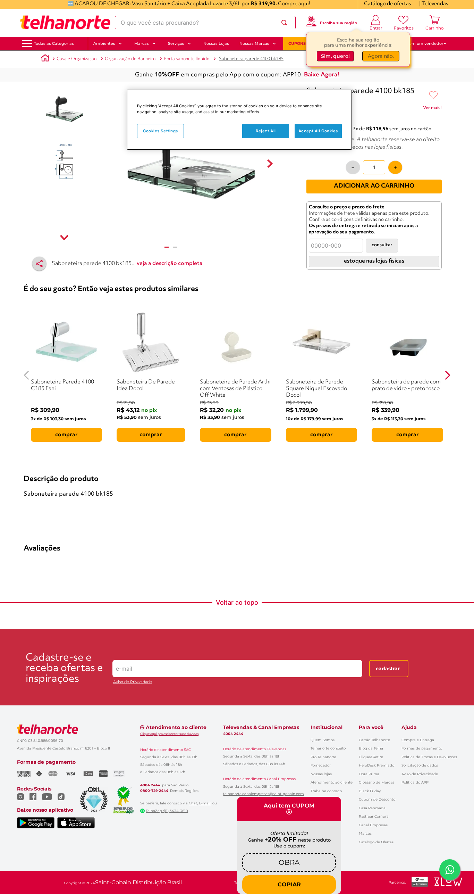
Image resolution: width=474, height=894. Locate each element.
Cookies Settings (160, 131)
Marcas (365, 833)
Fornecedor (321, 765)
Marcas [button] (141, 43)
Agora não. (381, 55)
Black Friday (370, 791)
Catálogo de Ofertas (376, 842)
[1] (166, 247)
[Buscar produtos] (285, 22)
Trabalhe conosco (326, 791)
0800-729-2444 (154, 791)
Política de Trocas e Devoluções (429, 757)
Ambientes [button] (104, 43)
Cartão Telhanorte (374, 740)
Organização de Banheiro (130, 59)
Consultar (382, 245)
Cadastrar (388, 668)
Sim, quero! (335, 55)
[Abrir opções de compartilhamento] (39, 264)
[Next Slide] (447, 375)
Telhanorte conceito (328, 748)
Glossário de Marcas (376, 782)
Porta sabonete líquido (186, 59)
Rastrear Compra (374, 816)
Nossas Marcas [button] (254, 43)
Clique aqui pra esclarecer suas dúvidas (169, 734)
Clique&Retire (371, 757)
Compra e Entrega (417, 740)
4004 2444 (150, 785)
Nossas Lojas (216, 43)
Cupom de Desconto (377, 799)
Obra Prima (369, 774)
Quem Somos (323, 740)
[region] (239, 119)
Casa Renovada (372, 808)
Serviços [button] (176, 43)
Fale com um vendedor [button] (420, 43)
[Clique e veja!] (432, 109)
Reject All (266, 131)
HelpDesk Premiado (376, 765)
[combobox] (205, 22)
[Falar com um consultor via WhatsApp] (449, 869)
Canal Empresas (373, 825)
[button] (54, 43)
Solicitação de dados (419, 765)
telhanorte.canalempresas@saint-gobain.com (263, 794)
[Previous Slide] (26, 375)
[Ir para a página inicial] (65, 23)
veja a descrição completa (170, 263)
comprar (66, 435)
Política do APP (415, 782)
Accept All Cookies (318, 131)
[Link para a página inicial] (45, 59)
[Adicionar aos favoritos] (433, 95)
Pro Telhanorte (323, 757)
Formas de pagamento (421, 748)
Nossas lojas (321, 774)
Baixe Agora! (321, 75)
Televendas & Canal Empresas (261, 727)
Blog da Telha (371, 748)
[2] (175, 247)
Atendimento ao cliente (332, 782)
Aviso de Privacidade (132, 682)
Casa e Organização (76, 59)
